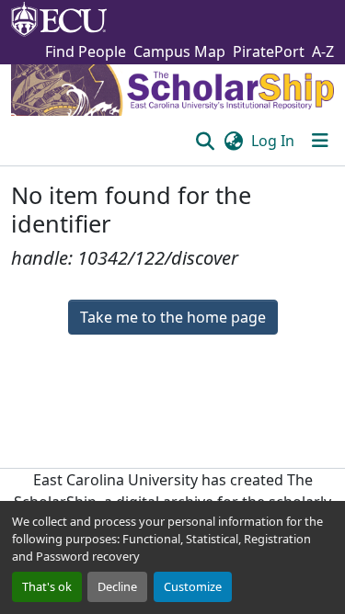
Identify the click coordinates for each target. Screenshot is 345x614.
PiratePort (269, 51)
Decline (117, 586)
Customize (193, 586)
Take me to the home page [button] (173, 317)
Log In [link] (272, 141)
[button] (204, 141)
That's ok (47, 586)
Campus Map (179, 51)
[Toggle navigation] (320, 140)
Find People (85, 51)
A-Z (323, 51)
